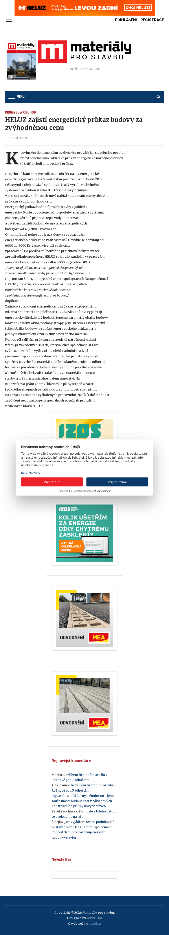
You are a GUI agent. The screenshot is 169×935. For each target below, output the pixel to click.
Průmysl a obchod (20, 112)
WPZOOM (94, 918)
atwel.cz (95, 924)
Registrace (152, 20)
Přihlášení (126, 20)
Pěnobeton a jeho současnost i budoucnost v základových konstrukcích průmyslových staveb (82, 801)
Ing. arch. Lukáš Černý (68, 796)
